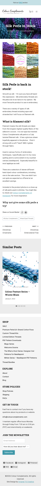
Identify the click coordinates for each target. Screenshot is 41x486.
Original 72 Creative (26, 482)
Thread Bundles (9, 362)
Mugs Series (9, 344)
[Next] (35, 278)
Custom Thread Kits (10, 333)
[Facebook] (22, 212)
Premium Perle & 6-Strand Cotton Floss (18, 330)
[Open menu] (36, 11)
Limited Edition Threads (12, 337)
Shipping (6, 395)
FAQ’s (5, 398)
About (5, 373)
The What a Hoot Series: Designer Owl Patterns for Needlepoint (19, 352)
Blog (4, 380)
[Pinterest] (25, 212)
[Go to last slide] (6, 278)
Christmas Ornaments (7, 229)
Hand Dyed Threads (26, 218)
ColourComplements (27, 31)
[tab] (16, 306)
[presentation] (20, 270)
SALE (5, 326)
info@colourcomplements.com (15, 417)
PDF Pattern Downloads (12, 340)
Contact (6, 377)
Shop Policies (8, 391)
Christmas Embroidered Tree (31, 229)
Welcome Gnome (11, 347)
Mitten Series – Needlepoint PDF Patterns (20, 358)
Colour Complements (10, 218)
